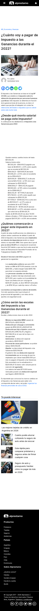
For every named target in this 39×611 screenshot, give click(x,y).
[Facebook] (3, 88)
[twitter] (25, 604)
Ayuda (6, 584)
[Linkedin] (12, 88)
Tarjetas (6, 530)
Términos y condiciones (23, 599)
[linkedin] (12, 604)
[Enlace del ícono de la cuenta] (36, 3)
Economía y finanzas (11, 29)
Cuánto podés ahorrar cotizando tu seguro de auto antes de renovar (25, 438)
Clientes (6, 575)
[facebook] (17, 604)
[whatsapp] (34, 604)
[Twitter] (7, 88)
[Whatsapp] (16, 88)
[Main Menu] (4, 3)
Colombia (7, 554)
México (6, 551)
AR (2, 29)
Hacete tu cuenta (10, 581)
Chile (5, 560)
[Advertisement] (19, 16)
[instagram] (21, 604)
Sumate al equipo (10, 578)
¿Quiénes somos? (10, 572)
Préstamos (7, 527)
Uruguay (7, 548)
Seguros (7, 533)
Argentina (7, 545)
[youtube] (30, 604)
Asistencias (8, 536)
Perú (5, 557)
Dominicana (8, 563)
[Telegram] (20, 88)
